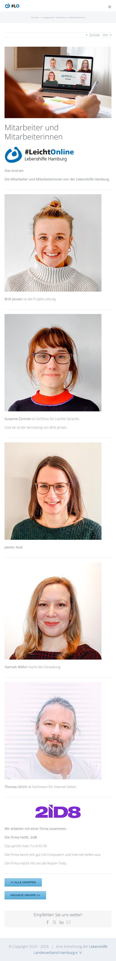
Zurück (94, 35)
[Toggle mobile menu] (109, 6)
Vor (105, 35)
